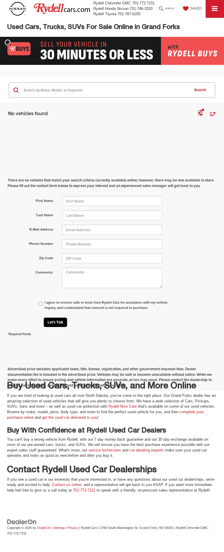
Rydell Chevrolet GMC (112, 3)
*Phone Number (40, 243)
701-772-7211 (84, 490)
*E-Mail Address (41, 229)
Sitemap (59, 527)
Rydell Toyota (104, 14)
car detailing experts (147, 450)
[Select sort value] (211, 114)
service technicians (104, 450)
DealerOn (44, 527)
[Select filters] (200, 114)
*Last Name (44, 214)
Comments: (44, 272)
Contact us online (66, 484)
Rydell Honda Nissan (111, 8)
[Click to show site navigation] (215, 9)
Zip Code (46, 257)
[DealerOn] (22, 522)
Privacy (72, 527)
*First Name (44, 200)
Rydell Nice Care (122, 406)
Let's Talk (55, 322)
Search (200, 90)
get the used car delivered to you (69, 417)
